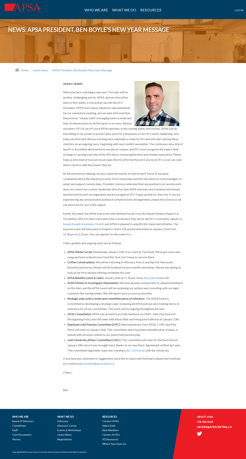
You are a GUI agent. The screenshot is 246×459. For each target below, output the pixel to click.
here (128, 234)
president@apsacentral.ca (98, 363)
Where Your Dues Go (114, 443)
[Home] (23, 10)
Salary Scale (108, 425)
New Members (110, 430)
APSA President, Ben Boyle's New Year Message (82, 70)
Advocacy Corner (67, 425)
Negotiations (64, 439)
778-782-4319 (205, 421)
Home (24, 70)
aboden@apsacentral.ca (214, 426)
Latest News (40, 70)
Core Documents (22, 434)
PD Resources (110, 439)
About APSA (205, 416)
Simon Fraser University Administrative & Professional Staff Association (56, 452)
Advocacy (62, 421)
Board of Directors (23, 421)
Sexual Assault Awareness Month (83, 224)
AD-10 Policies (135, 350)
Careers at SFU (111, 434)
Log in (239, 10)
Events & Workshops (69, 430)
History (16, 439)
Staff (15, 430)
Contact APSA (110, 421)
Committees (19, 425)
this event (150, 277)
